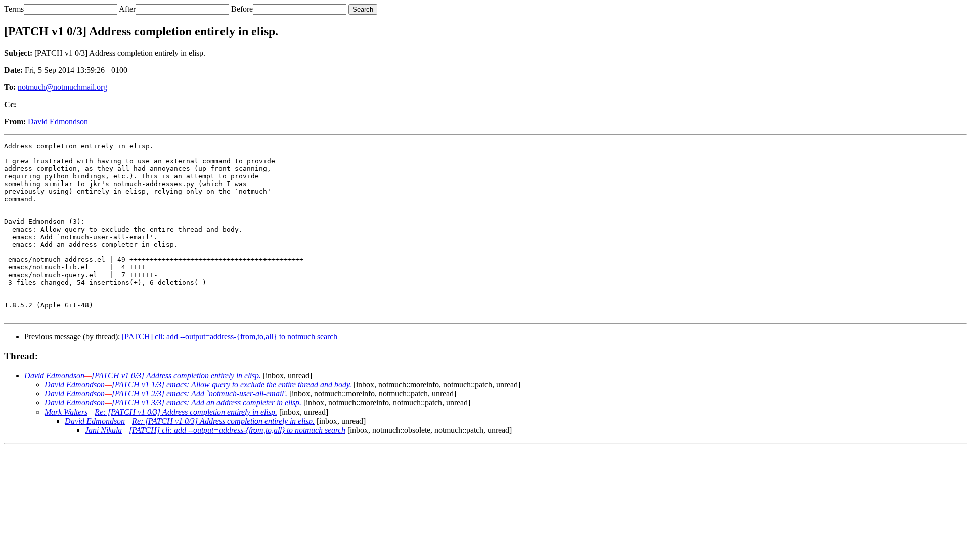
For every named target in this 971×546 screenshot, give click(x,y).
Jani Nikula (103, 430)
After (127, 9)
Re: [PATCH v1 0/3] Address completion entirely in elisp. (186, 411)
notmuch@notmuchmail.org (62, 87)
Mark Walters (66, 411)
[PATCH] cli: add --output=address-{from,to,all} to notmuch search (229, 336)
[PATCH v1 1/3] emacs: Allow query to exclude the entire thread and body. (231, 384)
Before (242, 9)
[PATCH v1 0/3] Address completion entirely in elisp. (176, 375)
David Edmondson (58, 121)
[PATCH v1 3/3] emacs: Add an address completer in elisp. (206, 402)
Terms (14, 9)
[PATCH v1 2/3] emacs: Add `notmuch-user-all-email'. (199, 393)
